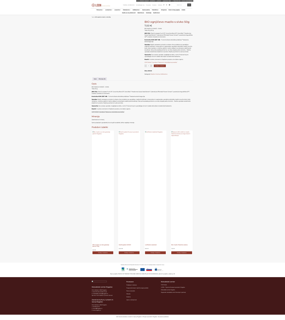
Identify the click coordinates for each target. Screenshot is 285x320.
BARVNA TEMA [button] (167, 0)
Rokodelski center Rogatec (168, 289)
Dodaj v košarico (160, 66)
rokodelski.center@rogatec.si (100, 293)
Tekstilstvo (155, 10)
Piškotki (128, 294)
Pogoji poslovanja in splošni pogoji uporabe (137, 288)
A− (137, 0)
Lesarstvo (117, 10)
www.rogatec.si (97, 310)
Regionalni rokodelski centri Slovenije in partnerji (173, 292)
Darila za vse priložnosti (129, 12)
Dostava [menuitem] (154, 5)
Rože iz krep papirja (174, 10)
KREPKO (153, 0)
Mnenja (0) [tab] (102, 79)
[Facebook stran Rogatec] (164, 5)
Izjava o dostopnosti (131, 299)
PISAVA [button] (159, 0)
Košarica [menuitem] (160, 5)
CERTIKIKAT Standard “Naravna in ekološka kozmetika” (161, 62)
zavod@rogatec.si (97, 308)
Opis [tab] (95, 79)
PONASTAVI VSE (176, 0)
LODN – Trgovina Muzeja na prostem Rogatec (173, 287)
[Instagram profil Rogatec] (166, 5)
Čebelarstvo (126, 10)
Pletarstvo (99, 10)
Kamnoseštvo (146, 10)
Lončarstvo (108, 10)
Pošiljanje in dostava (131, 285)
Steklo (183, 10)
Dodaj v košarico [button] (103, 252)
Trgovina (93, 17)
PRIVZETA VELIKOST (144, 0)
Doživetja (148, 12)
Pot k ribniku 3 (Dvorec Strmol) (104, 295)
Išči (189, 4)
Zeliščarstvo (136, 10)
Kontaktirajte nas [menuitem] (140, 5)
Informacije (164, 284)
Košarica (128, 297)
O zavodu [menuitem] (148, 5)
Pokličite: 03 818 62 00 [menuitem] (128, 5)
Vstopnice (164, 10)
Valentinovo (140, 12)
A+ (139, 0)
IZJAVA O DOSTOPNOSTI (187, 0)
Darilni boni (156, 12)
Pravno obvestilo (130, 291)
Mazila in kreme (155, 74)
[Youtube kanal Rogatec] (169, 5)
